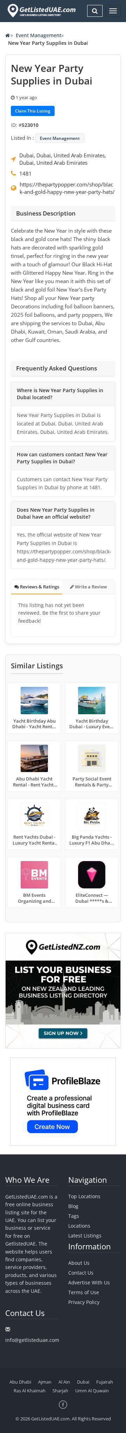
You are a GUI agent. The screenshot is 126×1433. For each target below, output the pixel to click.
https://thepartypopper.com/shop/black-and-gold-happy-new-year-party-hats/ (67, 188)
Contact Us (80, 1272)
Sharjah (60, 1390)
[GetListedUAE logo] (41, 10)
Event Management (38, 35)
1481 (25, 173)
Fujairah (104, 1382)
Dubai (83, 1382)
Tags (73, 1216)
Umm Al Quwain (92, 1390)
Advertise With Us (89, 1282)
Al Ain (64, 1382)
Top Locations (84, 1196)
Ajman (44, 1382)
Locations (79, 1225)
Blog (73, 1206)
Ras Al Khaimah (30, 1390)
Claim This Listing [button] (32, 111)
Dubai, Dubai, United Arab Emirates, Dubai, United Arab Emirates (62, 159)
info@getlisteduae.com (32, 1340)
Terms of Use (83, 1292)
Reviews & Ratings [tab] (39, 587)
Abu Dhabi (20, 1382)
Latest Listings (85, 1235)
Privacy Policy (83, 1302)
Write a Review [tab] (90, 587)
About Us (79, 1263)
